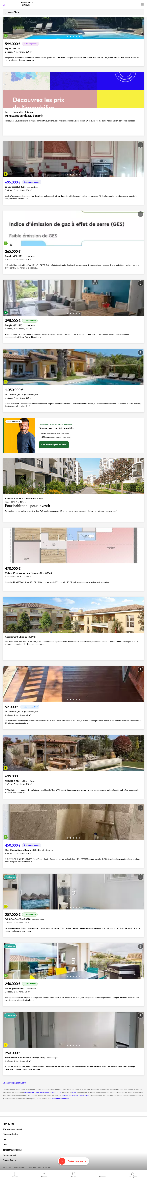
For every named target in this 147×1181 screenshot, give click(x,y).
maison (65, 1095)
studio (81, 1095)
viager (74, 1092)
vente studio (56, 1092)
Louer (73, 1177)
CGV (5, 1144)
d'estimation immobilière (60, 1098)
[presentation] (6, 21)
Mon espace (132, 1177)
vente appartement (42, 1092)
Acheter (15, 1177)
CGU (5, 1139)
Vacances (102, 1177)
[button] (67, 35)
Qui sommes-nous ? (12, 1129)
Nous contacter (10, 1134)
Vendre (44, 1177)
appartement (73, 1095)
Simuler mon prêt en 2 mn (53, 444)
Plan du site (8, 1123)
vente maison (29, 1092)
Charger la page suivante (14, 1082)
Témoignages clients (13, 1149)
